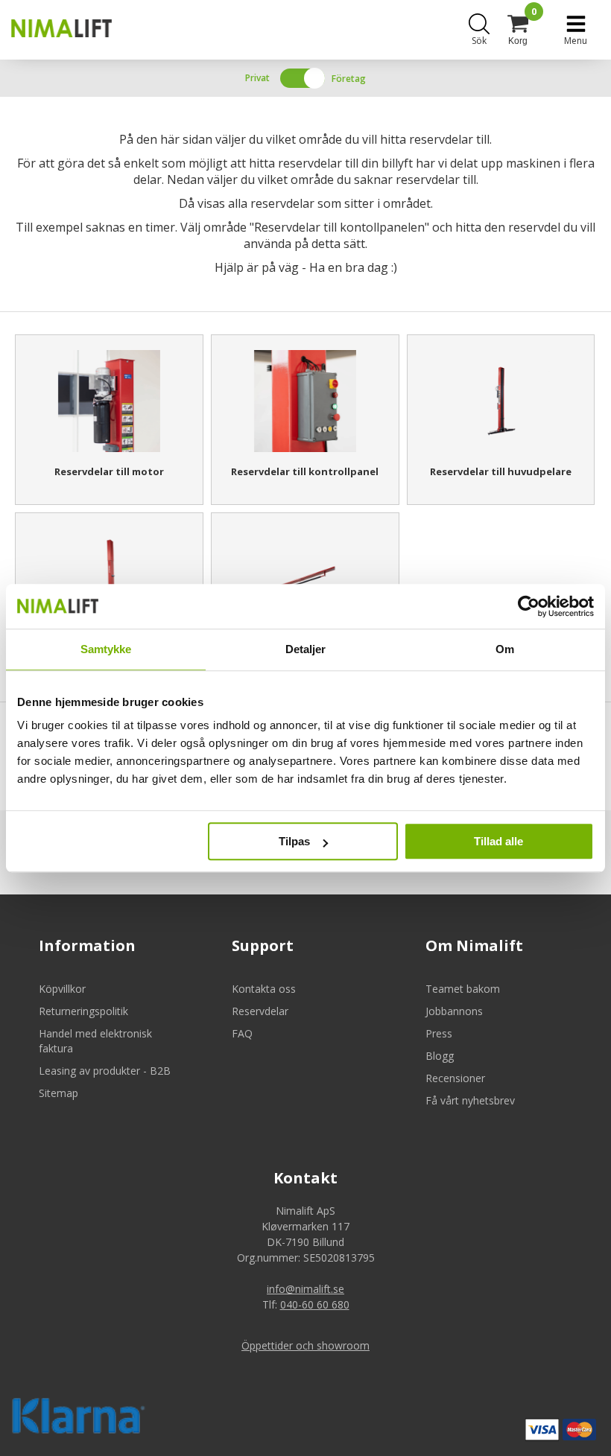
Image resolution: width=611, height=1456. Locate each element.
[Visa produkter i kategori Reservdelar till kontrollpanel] (305, 401)
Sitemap (58, 1093)
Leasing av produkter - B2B (105, 1071)
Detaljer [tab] (305, 649)
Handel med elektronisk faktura (95, 1040)
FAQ (242, 1033)
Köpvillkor (62, 989)
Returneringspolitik (83, 1011)
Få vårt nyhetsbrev (470, 1100)
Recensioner (455, 1078)
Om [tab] (505, 649)
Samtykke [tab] (106, 649)
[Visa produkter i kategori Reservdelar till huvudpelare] (501, 401)
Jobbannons (454, 1011)
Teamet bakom (462, 989)
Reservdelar (260, 1011)
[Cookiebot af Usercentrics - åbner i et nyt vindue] (528, 606)
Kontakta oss (264, 989)
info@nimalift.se (305, 1289)
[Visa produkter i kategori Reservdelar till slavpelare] (109, 579)
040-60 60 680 (314, 1304)
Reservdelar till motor (109, 471)
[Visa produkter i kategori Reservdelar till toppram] (305, 579)
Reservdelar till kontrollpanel (305, 471)
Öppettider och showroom (305, 1345)
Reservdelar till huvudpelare (501, 471)
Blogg (439, 1056)
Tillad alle (498, 841)
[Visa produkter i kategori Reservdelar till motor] (109, 401)
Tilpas (294, 841)
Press (438, 1033)
